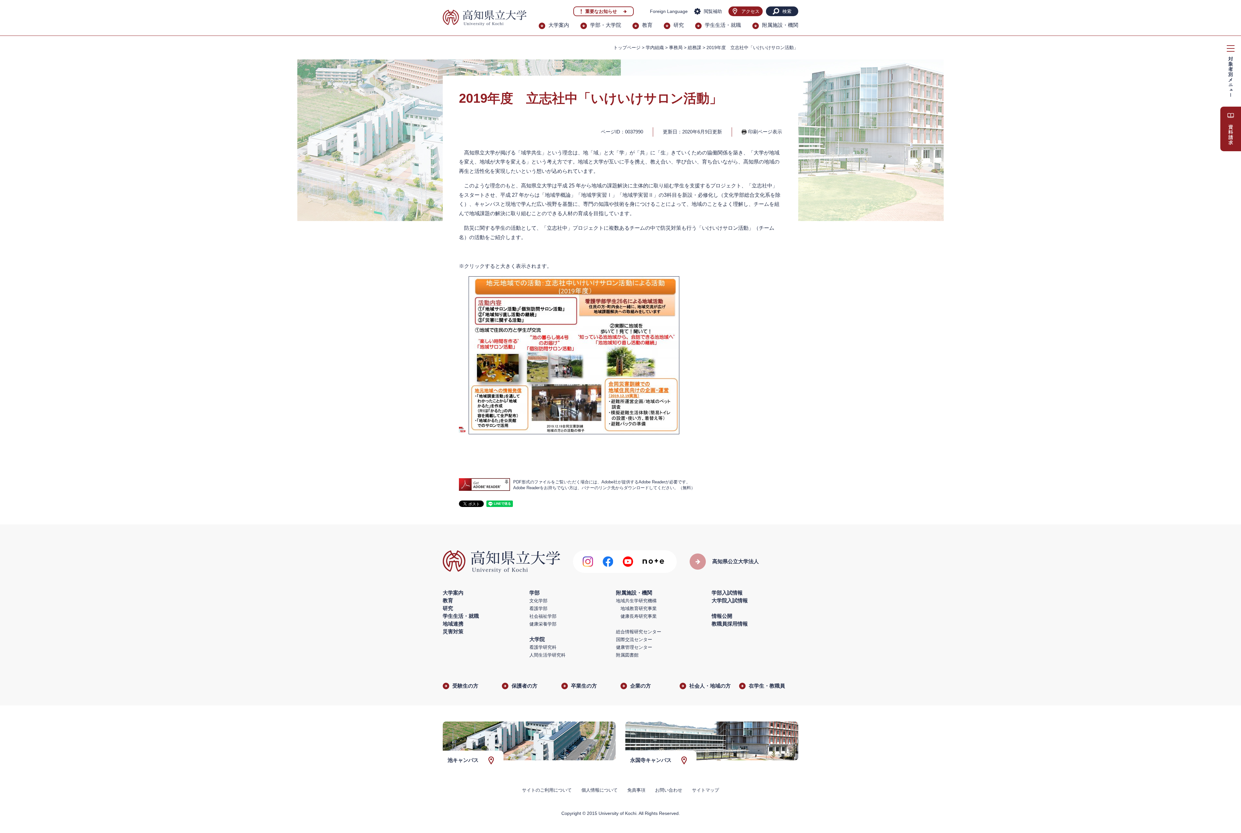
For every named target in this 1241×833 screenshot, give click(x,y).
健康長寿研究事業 (638, 616)
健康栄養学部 (543, 624)
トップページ (627, 47)
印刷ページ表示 (765, 131)
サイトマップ (705, 790)
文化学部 (538, 600)
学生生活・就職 (723, 25)
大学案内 (558, 25)
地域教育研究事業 (638, 608)
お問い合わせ (668, 790)
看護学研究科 (543, 647)
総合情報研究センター (638, 631)
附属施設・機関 (780, 25)
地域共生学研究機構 (636, 600)
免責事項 (636, 790)
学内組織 (655, 47)
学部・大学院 (605, 25)
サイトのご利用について (547, 790)
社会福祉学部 (543, 616)
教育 (647, 25)
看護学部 (538, 608)
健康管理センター (634, 647)
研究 (679, 25)
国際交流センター (634, 639)
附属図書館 (627, 655)
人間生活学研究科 (547, 655)
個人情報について (599, 790)
